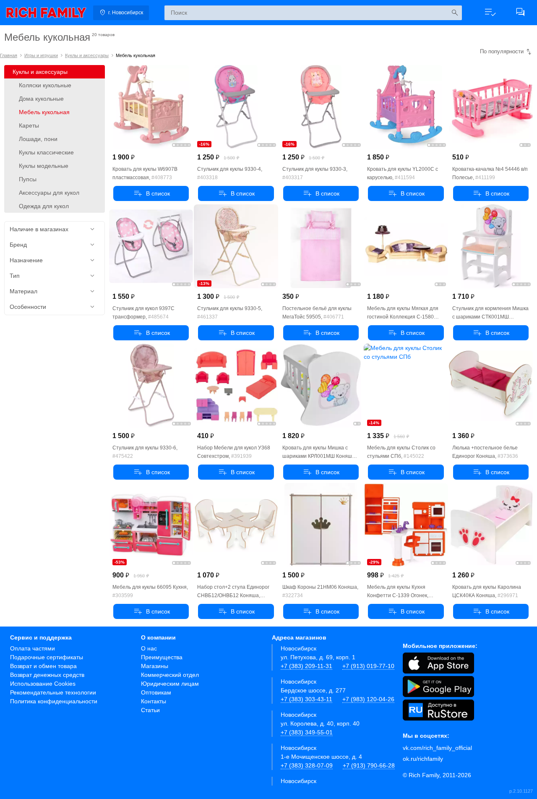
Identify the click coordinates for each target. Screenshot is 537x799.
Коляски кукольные (45, 85)
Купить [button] (151, 193)
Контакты (153, 701)
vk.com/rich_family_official (437, 747)
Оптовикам (156, 692)
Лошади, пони (38, 139)
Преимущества (161, 657)
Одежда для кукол (44, 206)
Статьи (150, 710)
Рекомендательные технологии (53, 692)
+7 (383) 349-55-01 (307, 732)
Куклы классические (46, 152)
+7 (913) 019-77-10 (368, 666)
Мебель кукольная (44, 112)
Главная (8, 55)
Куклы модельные (43, 165)
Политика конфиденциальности (53, 701)
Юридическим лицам (170, 683)
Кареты (29, 125)
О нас (149, 648)
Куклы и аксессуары (87, 55)
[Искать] (454, 12)
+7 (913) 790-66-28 (369, 765)
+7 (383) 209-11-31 (306, 666)
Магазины (154, 666)
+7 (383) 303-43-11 (306, 699)
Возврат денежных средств (47, 674)
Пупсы (27, 179)
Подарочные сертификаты (46, 657)
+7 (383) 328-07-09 (307, 765)
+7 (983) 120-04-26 (368, 699)
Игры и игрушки (41, 55)
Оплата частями (32, 648)
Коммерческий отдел (170, 674)
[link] (46, 12)
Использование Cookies (43, 683)
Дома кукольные (41, 98)
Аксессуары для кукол (49, 192)
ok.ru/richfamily (423, 758)
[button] (490, 12)
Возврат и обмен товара (43, 666)
